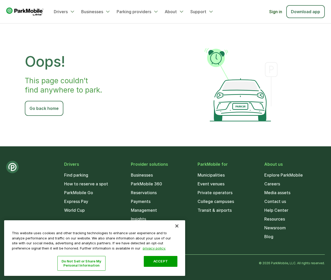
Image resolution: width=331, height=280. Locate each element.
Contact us (275, 201)
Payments (141, 201)
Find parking (76, 175)
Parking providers (134, 11)
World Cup (74, 210)
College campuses (216, 201)
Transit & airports (215, 210)
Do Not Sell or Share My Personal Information (82, 263)
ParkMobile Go (78, 192)
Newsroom (275, 227)
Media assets (277, 192)
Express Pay (76, 201)
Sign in (275, 11)
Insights (138, 219)
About (171, 11)
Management (144, 210)
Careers (272, 183)
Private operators (215, 192)
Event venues (211, 183)
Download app (305, 11)
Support (198, 11)
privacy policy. (154, 248)
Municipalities (211, 175)
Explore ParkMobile (283, 175)
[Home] (24, 11)
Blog (268, 236)
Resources (274, 219)
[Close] (177, 226)
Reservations (144, 192)
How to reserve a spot (86, 183)
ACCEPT (160, 261)
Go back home (44, 108)
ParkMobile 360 (146, 183)
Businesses (92, 11)
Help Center (276, 210)
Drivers (61, 11)
